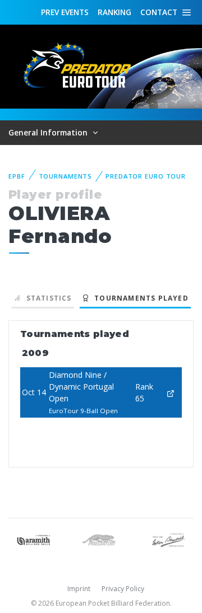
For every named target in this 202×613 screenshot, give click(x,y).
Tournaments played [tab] (139, 298)
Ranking (114, 12)
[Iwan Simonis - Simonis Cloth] (168, 539)
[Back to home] (78, 65)
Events (65, 12)
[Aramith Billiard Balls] (33, 539)
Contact (158, 12)
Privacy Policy (123, 588)
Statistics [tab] (46, 298)
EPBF (16, 176)
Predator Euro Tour (145, 176)
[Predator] (101, 539)
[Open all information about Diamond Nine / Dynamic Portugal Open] (170, 392)
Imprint (78, 588)
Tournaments (66, 176)
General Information (49, 132)
